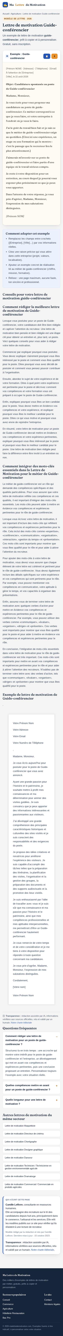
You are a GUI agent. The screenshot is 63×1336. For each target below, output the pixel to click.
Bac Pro (6, 1317)
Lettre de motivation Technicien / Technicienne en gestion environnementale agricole (28, 1167)
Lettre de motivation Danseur (18, 1158)
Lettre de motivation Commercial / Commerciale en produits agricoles (29, 1185)
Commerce (8, 1304)
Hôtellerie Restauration (13, 1313)
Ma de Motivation (24, 5)
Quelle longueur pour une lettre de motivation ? (25, 1101)
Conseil (6, 1300)
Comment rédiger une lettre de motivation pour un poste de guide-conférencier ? (25, 1040)
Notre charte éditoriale (21, 1022)
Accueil (6, 14)
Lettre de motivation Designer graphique (24, 1150)
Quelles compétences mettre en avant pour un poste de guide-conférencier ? (27, 1087)
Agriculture (16, 14)
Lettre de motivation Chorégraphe (21, 1142)
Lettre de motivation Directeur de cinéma (24, 1133)
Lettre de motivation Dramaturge (20, 1176)
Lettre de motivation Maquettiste (20, 1126)
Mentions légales (52, 1304)
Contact (48, 1300)
